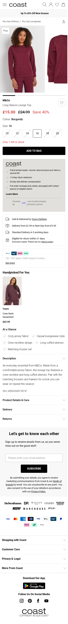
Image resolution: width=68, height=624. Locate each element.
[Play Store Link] (33, 595)
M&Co (6, 97)
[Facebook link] (37, 610)
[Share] (61, 21)
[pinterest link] (29, 610)
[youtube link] (45, 610)
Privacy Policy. (43, 501)
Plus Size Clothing (10, 21)
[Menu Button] (5, 5)
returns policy (47, 239)
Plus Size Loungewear (31, 21)
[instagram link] (20, 610)
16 (37, 130)
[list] (33, 59)
